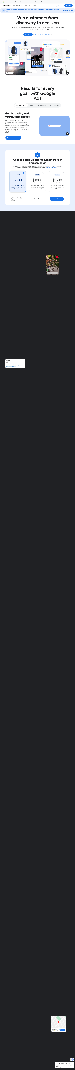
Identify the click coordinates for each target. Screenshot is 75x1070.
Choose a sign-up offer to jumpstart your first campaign (37, 161)
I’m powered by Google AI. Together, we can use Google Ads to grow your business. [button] (64, 1065)
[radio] (18, 181)
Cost (25, 5)
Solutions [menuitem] (20, 1)
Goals (13, 5)
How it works (19, 5)
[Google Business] (3, 2)
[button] (67, 73)
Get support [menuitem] (38, 1)
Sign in (60, 5)
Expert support (32, 5)
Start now (68, 5)
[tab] (21, 105)
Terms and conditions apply (51, 167)
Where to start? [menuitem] (12, 1)
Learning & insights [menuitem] (29, 1)
